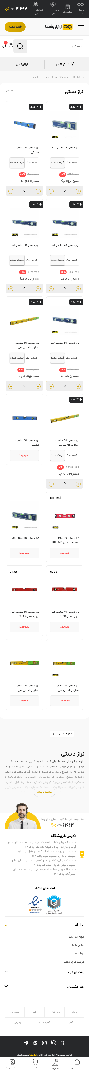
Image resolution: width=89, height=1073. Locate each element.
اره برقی (18, 1023)
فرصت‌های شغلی (73, 962)
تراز (47, 77)
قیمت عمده (57, 163)
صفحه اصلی (77, 1068)
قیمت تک (72, 163)
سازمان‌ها (68, 12)
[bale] (53, 1042)
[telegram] (26, 1043)
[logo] (59, 27)
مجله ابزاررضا (76, 937)
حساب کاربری (12, 1068)
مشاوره (55, 1069)
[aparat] (35, 1043)
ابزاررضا (80, 77)
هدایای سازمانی (39, 12)
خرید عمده (15, 26)
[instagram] (44, 1043)
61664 (19, 9)
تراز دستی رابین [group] (62, 733)
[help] (11, 46)
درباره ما (81, 12)
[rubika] (63, 1043)
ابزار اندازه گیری (63, 77)
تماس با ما (78, 945)
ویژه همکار (55, 12)
